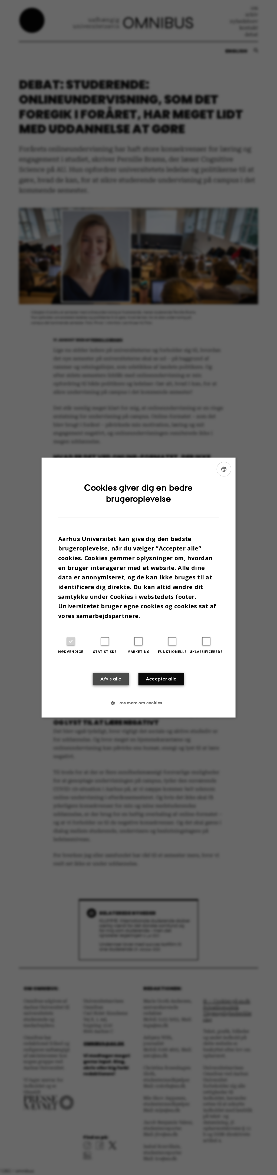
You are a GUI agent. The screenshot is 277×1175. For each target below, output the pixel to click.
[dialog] (139, 587)
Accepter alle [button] (161, 679)
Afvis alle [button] (110, 679)
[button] (138, 703)
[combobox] (223, 469)
